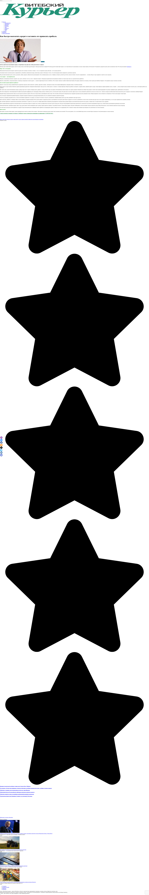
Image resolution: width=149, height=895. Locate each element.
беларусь (8, 119)
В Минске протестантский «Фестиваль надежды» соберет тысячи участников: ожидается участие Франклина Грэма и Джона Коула (26, 833)
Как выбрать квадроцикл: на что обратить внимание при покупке (13, 849)
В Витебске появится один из (6, 794)
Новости (4, 21)
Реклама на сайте (5, 887)
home (1, 119)
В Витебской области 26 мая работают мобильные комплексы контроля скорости (17, 792)
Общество (7, 28)
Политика (7, 26)
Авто (6, 27)
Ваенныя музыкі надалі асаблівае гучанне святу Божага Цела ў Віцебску (15, 786)
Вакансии (4, 888)
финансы (37, 119)
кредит (17, 119)
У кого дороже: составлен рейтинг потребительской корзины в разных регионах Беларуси (18, 882)
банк (6, 119)
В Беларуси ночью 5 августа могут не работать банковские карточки (13, 865)
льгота (20, 119)
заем (14, 119)
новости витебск (24, 119)
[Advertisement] (35, 808)
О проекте (4, 31)
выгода (12, 119)
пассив (33, 119)
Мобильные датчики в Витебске (6, 817)
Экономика (7, 24)
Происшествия (8, 22)
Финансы (6, 25)
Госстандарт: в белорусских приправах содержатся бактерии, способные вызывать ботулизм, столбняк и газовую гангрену (26, 788)
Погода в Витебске (6, 33)
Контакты (4, 32)
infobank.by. (129, 66)
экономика (41, 119)
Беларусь (43, 61)
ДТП (6, 30)
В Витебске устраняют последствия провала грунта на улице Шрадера (15, 790)
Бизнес (6, 29)
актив (3, 119)
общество (30, 119)
